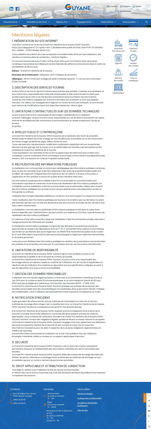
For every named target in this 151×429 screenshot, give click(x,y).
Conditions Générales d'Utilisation (87, 404)
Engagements (84, 22)
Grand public (129, 22)
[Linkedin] (11, 8)
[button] (146, 22)
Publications (107, 22)
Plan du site (82, 410)
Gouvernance (10, 22)
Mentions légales (85, 393)
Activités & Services (37, 22)
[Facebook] (17, 8)
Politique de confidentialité (89, 398)
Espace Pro (61, 22)
